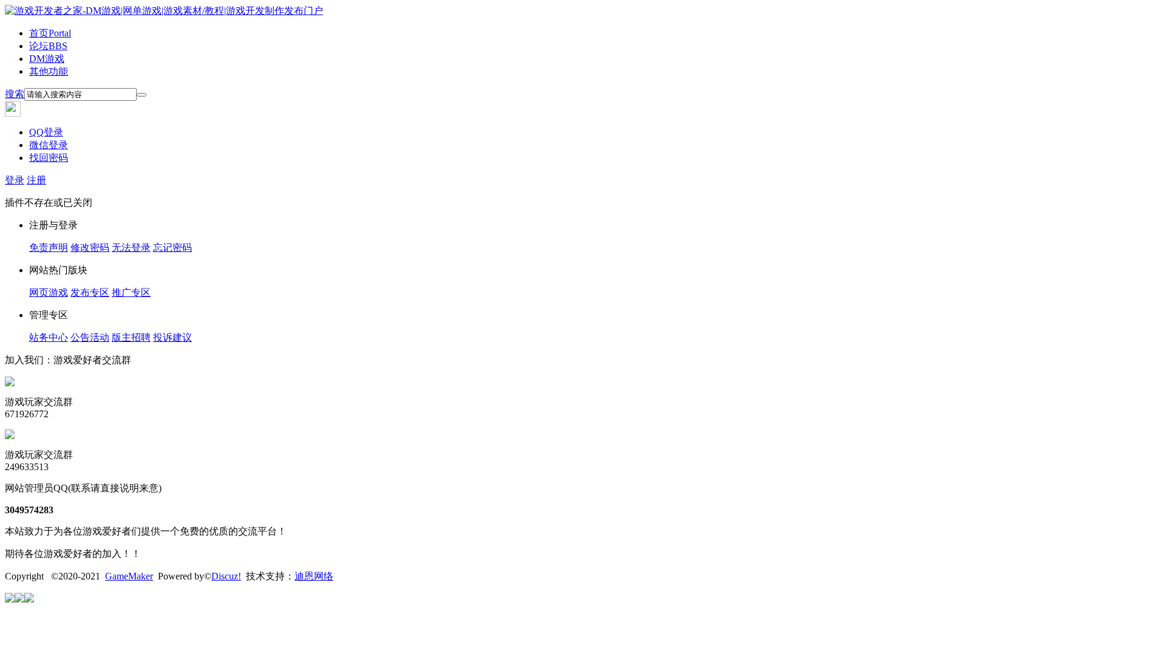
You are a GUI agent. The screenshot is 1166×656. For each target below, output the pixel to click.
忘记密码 (172, 247)
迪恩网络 (314, 576)
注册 (36, 180)
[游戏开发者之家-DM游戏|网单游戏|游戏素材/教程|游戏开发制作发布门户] (164, 10)
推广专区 (131, 292)
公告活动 (89, 337)
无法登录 (131, 247)
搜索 (14, 94)
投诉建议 (172, 337)
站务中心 (48, 337)
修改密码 (89, 247)
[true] (141, 95)
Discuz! (226, 576)
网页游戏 (48, 292)
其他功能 (48, 71)
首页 (50, 33)
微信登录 (48, 145)
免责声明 (48, 247)
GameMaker (129, 576)
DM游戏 (46, 58)
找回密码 (48, 157)
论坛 (48, 46)
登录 (14, 180)
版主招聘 (131, 337)
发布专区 (89, 292)
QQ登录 (46, 132)
